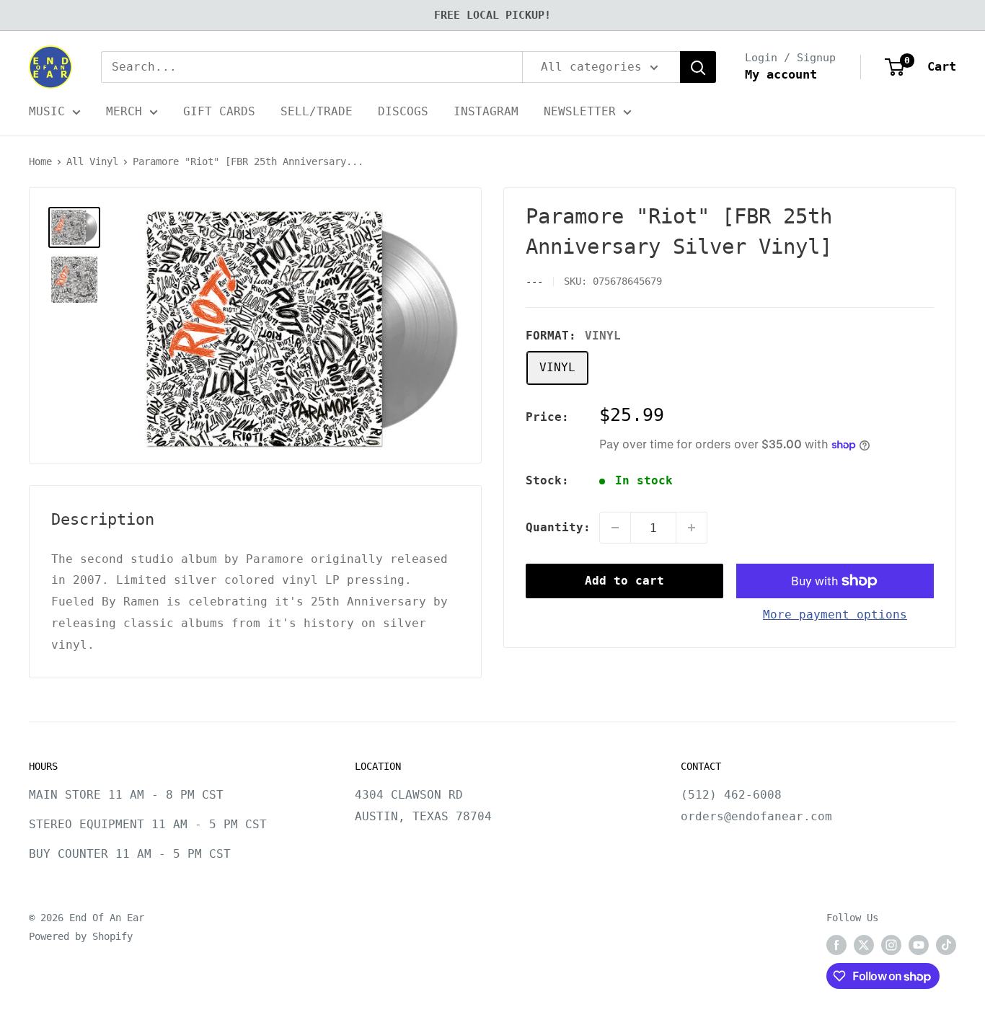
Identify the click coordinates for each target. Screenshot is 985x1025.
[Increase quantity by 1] (691, 527)
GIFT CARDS (219, 111)
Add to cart (624, 580)
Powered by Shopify (81, 936)
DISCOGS (403, 111)
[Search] (698, 67)
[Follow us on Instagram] (891, 945)
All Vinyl (92, 161)
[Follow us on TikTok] (946, 945)
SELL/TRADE (317, 111)
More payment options (835, 614)
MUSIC (47, 111)
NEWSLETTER (580, 111)
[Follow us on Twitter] (864, 945)
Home (40, 161)
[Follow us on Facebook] (836, 945)
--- (534, 281)
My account (781, 74)
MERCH (124, 111)
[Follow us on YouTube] (919, 945)
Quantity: (558, 527)
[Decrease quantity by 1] (615, 527)
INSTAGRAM (486, 111)
